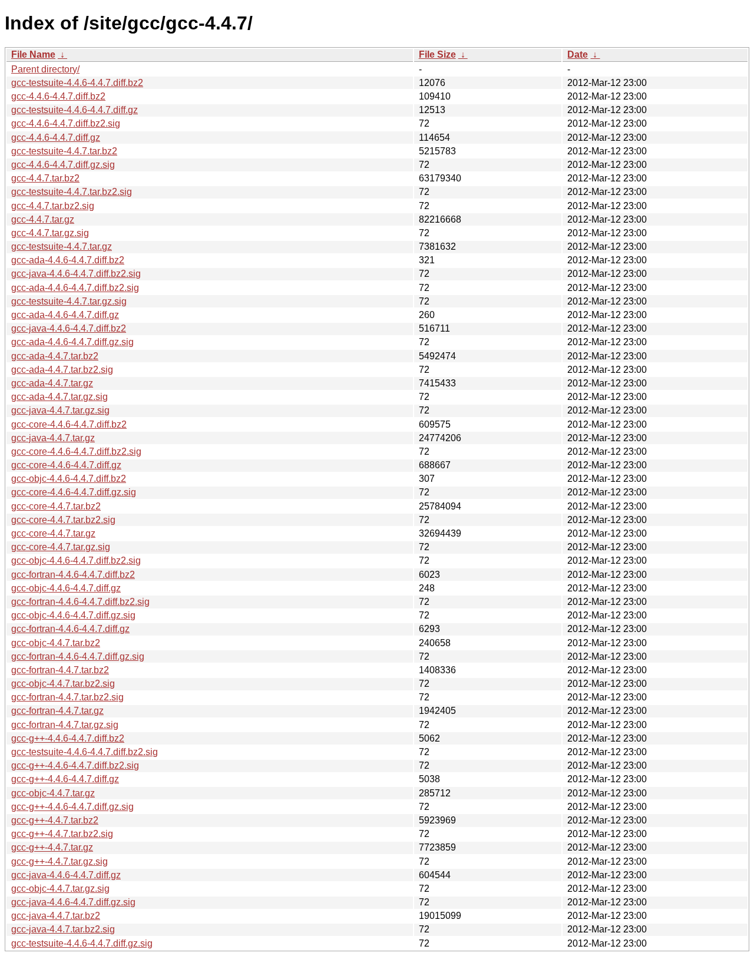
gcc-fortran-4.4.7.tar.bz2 (60, 670)
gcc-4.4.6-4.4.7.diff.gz (55, 138)
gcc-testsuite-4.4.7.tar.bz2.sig (71, 192)
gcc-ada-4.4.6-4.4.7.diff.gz (65, 315)
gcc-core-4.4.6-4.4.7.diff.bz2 (69, 424)
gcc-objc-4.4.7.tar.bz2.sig (63, 684)
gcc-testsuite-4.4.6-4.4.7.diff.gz (74, 110)
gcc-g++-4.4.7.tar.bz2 (54, 820)
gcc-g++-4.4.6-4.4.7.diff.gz (65, 779)
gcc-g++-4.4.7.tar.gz (52, 847)
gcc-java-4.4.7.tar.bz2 (55, 916)
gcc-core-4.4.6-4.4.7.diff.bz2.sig (76, 451)
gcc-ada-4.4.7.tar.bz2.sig (62, 370)
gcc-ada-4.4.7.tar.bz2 (54, 356)
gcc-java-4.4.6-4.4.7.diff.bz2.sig (76, 274)
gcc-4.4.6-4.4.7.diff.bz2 (58, 96)
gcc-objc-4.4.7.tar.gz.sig (60, 889)
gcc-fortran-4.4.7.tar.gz (57, 711)
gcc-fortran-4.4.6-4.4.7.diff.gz (70, 629)
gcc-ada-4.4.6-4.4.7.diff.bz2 (67, 260)
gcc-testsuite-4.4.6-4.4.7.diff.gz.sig (82, 943)
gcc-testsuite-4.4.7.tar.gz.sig (69, 301)
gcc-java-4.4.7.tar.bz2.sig (63, 929)
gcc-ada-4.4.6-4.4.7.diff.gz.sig (72, 342)
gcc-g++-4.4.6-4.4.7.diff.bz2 (67, 738)
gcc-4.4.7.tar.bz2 (45, 178)
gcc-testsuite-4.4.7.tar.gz (61, 247)
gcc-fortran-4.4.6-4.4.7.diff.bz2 (73, 575)
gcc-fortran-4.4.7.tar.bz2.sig (67, 697)
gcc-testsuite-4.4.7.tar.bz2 (64, 151)
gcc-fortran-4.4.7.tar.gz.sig (64, 725)
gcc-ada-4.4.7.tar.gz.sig (59, 397)
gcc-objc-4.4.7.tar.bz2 (55, 643)
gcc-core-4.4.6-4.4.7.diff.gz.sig (73, 492)
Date (577, 54)
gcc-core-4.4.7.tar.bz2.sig (63, 520)
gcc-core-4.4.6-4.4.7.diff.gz (66, 465)
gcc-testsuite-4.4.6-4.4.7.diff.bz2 (77, 83)
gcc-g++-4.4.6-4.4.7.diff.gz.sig (72, 807)
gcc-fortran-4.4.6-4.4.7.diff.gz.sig (77, 656)
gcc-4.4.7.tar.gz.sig (50, 233)
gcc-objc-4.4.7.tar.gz (53, 793)
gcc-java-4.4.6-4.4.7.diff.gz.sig (73, 902)
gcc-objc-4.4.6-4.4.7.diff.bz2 (68, 479)
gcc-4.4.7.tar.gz (42, 219)
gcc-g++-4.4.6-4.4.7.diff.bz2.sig (75, 765)
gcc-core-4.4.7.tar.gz (53, 533)
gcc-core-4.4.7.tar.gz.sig (60, 547)
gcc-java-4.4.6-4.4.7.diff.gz (66, 875)
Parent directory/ (45, 69)
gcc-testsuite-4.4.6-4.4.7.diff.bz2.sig (84, 752)
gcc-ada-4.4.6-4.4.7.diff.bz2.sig (75, 288)
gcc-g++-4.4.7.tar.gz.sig (59, 861)
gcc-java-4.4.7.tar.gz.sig (60, 410)
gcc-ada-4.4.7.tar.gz (52, 383)
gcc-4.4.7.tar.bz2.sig (52, 206)
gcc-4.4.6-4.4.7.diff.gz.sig (63, 165)
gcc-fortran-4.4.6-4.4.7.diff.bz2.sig (80, 602)
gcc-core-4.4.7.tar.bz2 (56, 506)
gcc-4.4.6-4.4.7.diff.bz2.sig (65, 123)
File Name (33, 54)
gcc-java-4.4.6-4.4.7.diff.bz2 (68, 328)
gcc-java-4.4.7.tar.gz (53, 438)
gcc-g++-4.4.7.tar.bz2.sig (62, 834)
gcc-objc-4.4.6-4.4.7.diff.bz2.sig (76, 560)
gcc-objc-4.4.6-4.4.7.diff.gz (66, 588)
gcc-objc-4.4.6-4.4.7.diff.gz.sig (73, 615)
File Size (437, 54)
